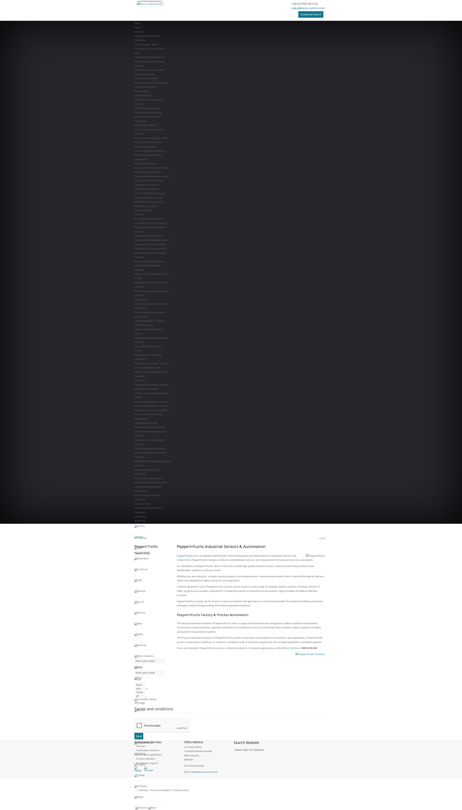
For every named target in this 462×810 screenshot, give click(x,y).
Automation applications (149, 754)
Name (138, 667)
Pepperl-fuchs (142, 553)
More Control (290, 648)
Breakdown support (147, 763)
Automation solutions (147, 750)
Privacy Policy (181, 790)
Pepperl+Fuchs (185, 555)
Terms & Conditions (160, 790)
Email (137, 679)
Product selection (145, 758)
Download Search (310, 14)
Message (139, 702)
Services (140, 746)
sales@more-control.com (308, 8)
